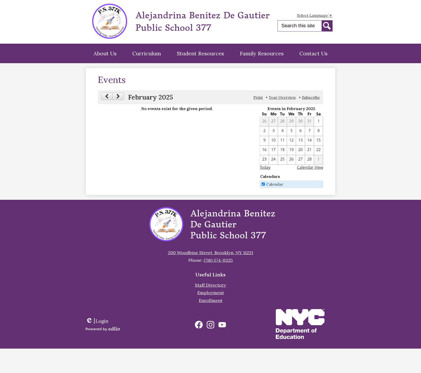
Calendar (274, 184)
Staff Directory (210, 285)
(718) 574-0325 (218, 260)
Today (265, 167)
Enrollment (210, 300)
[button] (105, 53)
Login (98, 321)
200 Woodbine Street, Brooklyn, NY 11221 (210, 252)
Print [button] (258, 97)
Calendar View (310, 167)
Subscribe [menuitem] (311, 97)
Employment (210, 292)
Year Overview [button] (282, 97)
